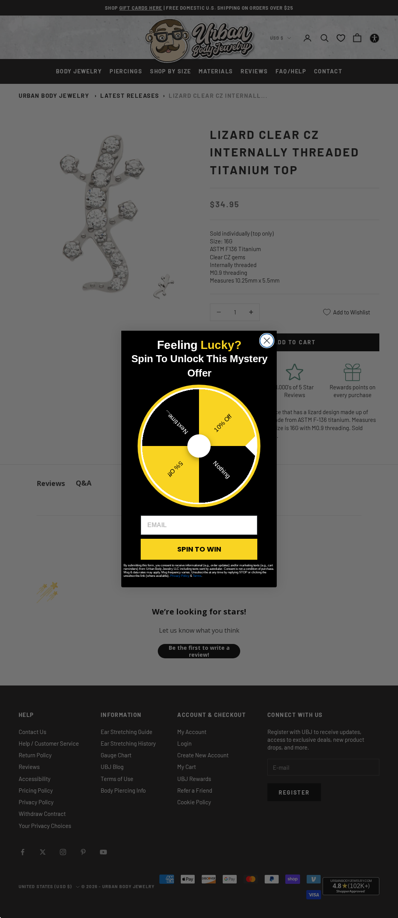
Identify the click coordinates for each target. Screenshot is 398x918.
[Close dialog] (267, 340)
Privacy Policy (179, 576)
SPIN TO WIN (199, 549)
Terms (197, 576)
